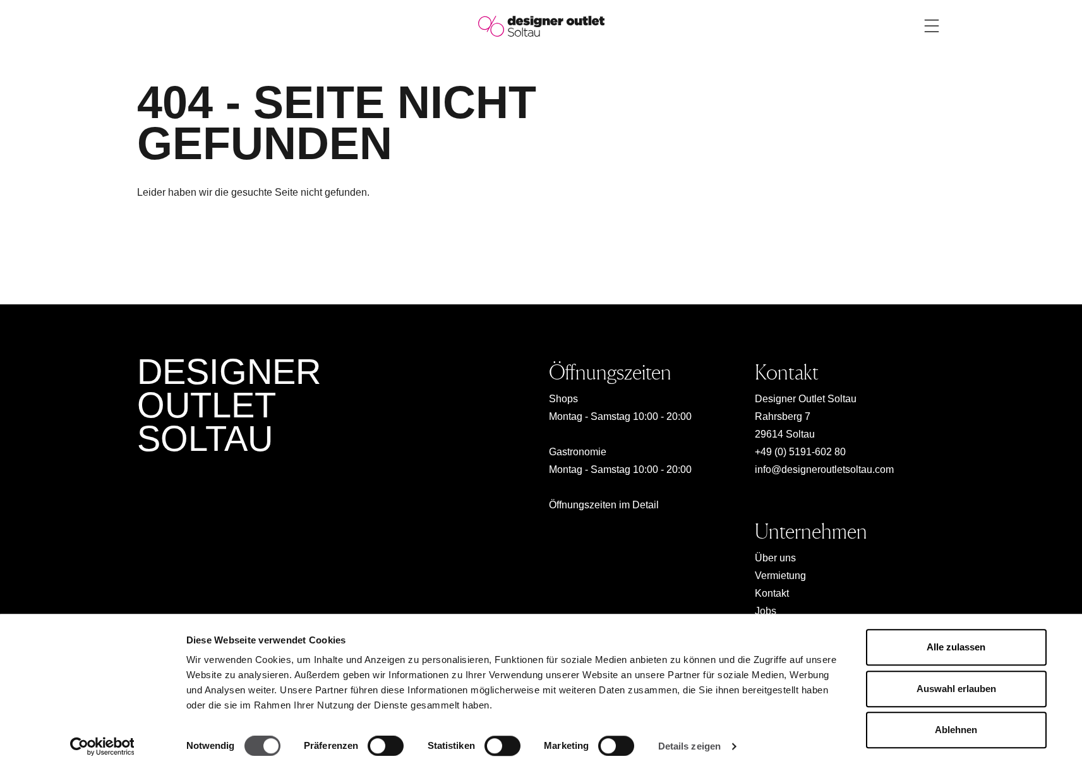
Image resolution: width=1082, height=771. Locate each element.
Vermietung (780, 575)
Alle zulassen (956, 647)
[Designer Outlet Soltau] (541, 25)
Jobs (765, 611)
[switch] (386, 746)
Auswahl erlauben (956, 688)
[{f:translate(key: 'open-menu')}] (932, 26)
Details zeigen (689, 746)
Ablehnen (956, 729)
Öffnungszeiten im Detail (604, 504)
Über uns (775, 558)
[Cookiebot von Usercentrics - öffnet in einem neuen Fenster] (102, 746)
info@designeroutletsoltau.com (824, 469)
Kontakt (772, 593)
